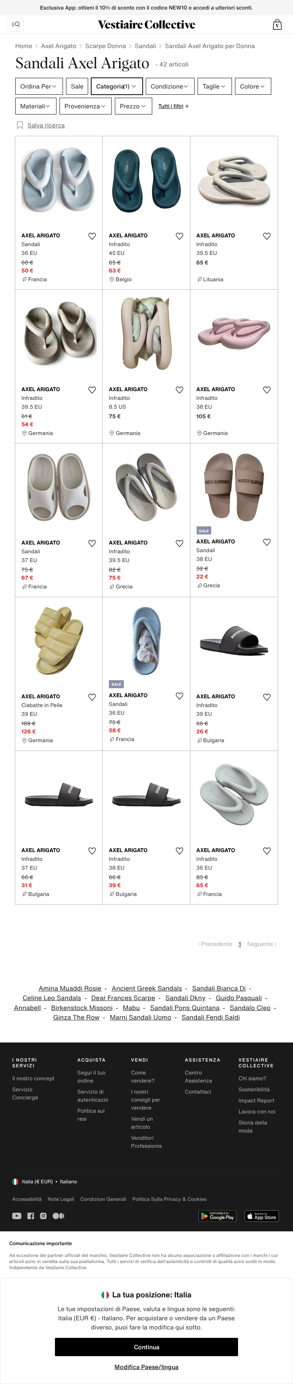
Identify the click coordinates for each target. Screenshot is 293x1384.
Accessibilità (27, 1199)
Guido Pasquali (239, 998)
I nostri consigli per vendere (145, 1100)
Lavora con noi (256, 1112)
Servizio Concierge (25, 1094)
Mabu (131, 1008)
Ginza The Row (76, 1017)
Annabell (27, 1008)
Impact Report (256, 1101)
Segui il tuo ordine (91, 1077)
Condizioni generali (103, 1199)
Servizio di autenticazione (96, 1096)
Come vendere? (143, 1077)
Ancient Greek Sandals (146, 988)
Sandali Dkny (185, 998)
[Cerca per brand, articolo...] (16, 24)
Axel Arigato (58, 45)
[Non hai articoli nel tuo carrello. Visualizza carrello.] (277, 24)
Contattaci (198, 1092)
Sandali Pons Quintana (184, 1008)
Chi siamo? (252, 1079)
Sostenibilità (254, 1090)
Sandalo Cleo (250, 1008)
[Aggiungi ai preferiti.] (92, 236)
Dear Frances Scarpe (123, 998)
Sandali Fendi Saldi (211, 1017)
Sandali (145, 45)
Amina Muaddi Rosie (70, 988)
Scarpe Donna (105, 45)
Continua (146, 1347)
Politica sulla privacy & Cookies (169, 1199)
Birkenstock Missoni (82, 1008)
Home (23, 45)
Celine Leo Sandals (52, 998)
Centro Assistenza (198, 1077)
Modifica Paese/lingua (146, 1366)
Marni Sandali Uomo (140, 1017)
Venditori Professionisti (148, 1142)
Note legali (61, 1199)
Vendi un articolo (142, 1123)
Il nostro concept (33, 1079)
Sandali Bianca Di (219, 988)
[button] (277, 24)
